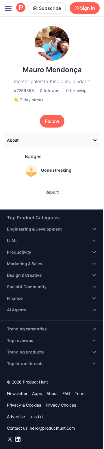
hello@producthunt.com (52, 428)
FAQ (66, 393)
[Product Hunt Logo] (20, 8)
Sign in (87, 8)
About (12, 140)
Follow (52, 121)
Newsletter (17, 393)
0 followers (50, 90)
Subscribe (50, 8)
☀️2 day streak (29, 99)
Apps (37, 393)
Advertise (16, 416)
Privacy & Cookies (24, 405)
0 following (76, 90)
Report (52, 192)
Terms (80, 393)
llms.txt (36, 416)
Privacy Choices (61, 405)
